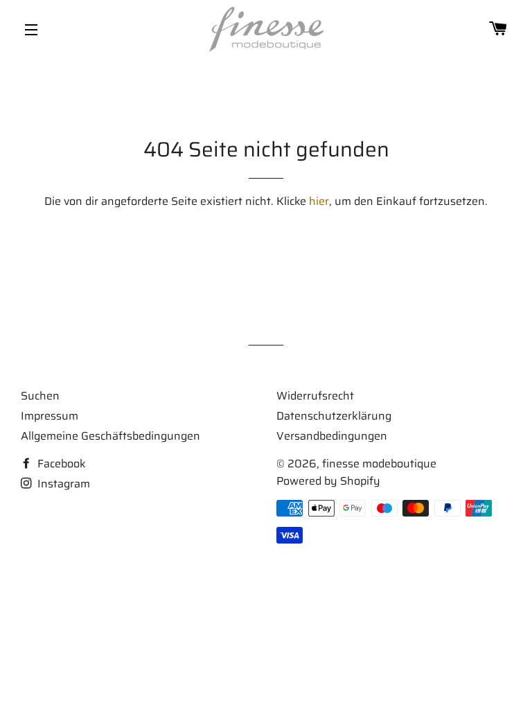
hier (319, 201)
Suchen (40, 395)
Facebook (60, 463)
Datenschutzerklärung (333, 415)
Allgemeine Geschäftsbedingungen (110, 436)
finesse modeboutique (379, 463)
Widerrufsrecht (315, 395)
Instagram (62, 483)
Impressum (49, 415)
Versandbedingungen (331, 436)
